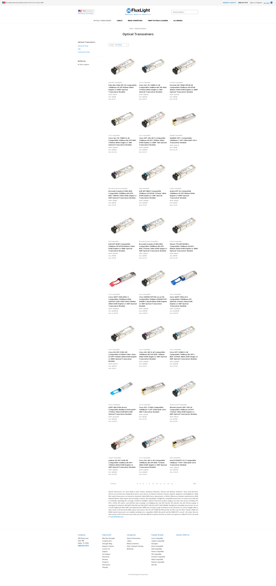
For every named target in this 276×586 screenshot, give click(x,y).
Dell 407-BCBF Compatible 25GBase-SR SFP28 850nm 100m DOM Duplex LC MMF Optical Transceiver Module (121, 247)
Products (105, 562)
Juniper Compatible (157, 541)
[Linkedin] (177, 539)
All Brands (178, 21)
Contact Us (106, 549)
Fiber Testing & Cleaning (158, 21)
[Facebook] (181, 539)
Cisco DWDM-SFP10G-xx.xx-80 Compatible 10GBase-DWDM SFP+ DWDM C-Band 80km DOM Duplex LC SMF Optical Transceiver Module (153, 301)
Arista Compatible (157, 546)
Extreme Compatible (158, 557)
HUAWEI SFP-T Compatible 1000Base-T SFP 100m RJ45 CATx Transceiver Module (183, 140)
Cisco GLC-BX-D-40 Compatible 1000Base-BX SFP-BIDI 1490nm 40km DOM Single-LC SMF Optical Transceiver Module (153, 355)
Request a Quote (108, 546)
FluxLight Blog (107, 544)
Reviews (105, 559)
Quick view (122, 64)
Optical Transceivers (102, 21)
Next (194, 484)
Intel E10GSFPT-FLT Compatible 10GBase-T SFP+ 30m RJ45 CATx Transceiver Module (183, 462)
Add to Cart (122, 68)
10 (157, 484)
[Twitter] (184, 539)
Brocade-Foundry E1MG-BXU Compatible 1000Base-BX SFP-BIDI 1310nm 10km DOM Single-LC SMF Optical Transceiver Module (153, 247)
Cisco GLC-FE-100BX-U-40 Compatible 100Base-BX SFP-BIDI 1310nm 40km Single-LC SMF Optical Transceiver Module (153, 88)
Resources (106, 557)
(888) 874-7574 (243, 3)
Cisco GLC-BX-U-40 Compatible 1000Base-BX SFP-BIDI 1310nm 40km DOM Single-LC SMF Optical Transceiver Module (153, 463)
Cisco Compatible (157, 538)
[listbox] (122, 44)
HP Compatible (156, 554)
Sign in (252, 3)
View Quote (106, 565)
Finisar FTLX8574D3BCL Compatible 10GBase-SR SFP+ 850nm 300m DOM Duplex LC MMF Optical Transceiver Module (184, 247)
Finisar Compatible (157, 551)
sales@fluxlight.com (116, 517)
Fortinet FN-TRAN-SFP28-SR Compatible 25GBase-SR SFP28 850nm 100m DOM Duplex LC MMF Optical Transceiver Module (184, 88)
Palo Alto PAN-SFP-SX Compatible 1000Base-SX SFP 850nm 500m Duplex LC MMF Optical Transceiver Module (122, 88)
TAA (79, 49)
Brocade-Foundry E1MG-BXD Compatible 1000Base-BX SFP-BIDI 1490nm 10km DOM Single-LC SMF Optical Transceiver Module (122, 194)
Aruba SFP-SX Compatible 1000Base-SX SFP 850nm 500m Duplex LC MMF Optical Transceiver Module (182, 194)
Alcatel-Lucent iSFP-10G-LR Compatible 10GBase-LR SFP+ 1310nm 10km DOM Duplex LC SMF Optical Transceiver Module (183, 410)
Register (259, 3)
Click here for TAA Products (85, 14)
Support (105, 551)
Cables (119, 21)
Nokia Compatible (157, 559)
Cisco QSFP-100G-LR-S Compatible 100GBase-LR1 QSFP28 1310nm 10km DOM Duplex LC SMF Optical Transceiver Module (181, 301)
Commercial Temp (84, 52)
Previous (113, 484)
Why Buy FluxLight (108, 538)
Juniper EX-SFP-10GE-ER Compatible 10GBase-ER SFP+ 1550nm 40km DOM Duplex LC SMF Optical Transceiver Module (122, 463)
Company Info (107, 541)
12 (164, 484)
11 (160, 484)
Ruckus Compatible (157, 562)
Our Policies (106, 554)
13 (168, 484)
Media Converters (135, 21)
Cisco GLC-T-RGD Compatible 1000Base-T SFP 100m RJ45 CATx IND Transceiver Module (152, 409)
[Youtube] (188, 539)
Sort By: (112, 45)
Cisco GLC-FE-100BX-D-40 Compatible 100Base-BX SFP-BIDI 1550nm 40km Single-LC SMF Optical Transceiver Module (122, 141)
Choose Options (153, 280)
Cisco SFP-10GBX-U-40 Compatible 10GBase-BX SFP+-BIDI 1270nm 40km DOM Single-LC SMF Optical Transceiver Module (184, 355)
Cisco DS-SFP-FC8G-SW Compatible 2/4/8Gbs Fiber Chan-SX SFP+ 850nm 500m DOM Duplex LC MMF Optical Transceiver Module (122, 356)
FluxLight (154, 544)
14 (172, 484)
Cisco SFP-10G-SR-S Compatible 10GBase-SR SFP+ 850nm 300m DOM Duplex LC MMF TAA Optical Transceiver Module (153, 141)
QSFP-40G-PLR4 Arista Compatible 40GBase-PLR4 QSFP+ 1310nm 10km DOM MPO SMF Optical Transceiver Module (122, 410)
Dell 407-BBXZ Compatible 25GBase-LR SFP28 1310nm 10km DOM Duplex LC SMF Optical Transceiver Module (152, 194)
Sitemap (105, 567)
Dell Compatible (156, 549)
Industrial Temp (83, 46)
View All (153, 565)
